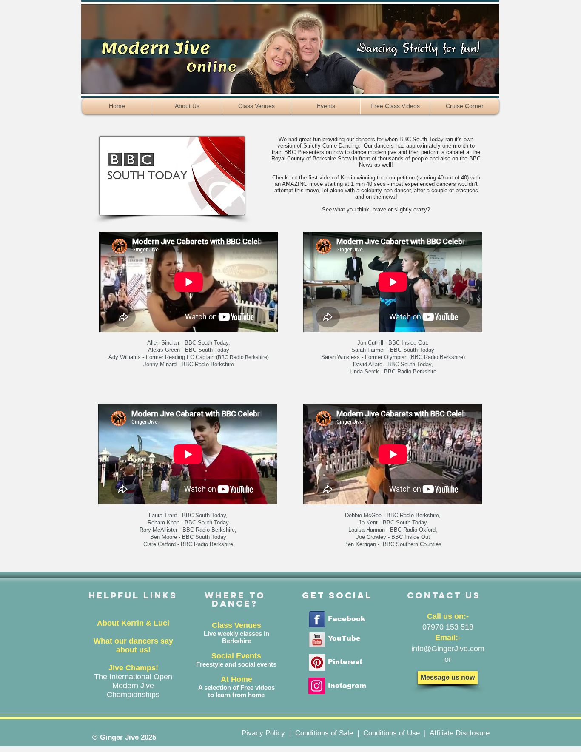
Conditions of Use (391, 733)
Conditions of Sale (324, 733)
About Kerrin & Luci (133, 623)
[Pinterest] (317, 662)
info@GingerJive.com (447, 648)
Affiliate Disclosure (460, 733)
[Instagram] (316, 686)
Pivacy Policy (263, 733)
